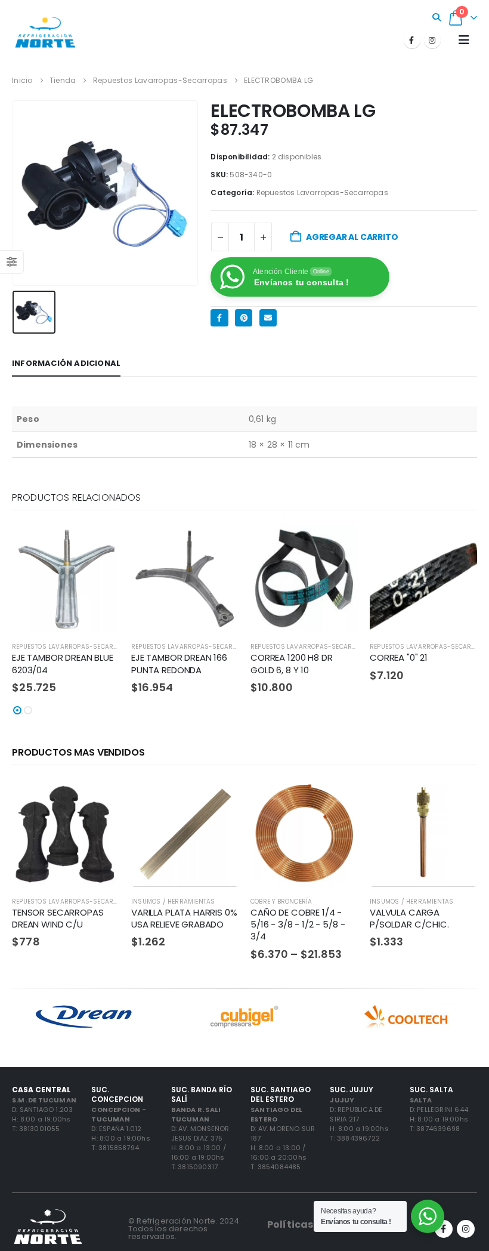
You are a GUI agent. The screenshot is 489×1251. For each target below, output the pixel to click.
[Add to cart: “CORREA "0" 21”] (457, 544)
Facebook (219, 317)
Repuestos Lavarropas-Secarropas (322, 192)
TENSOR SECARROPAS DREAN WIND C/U (57, 918)
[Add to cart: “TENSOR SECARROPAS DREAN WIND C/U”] (99, 799)
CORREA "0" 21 (399, 657)
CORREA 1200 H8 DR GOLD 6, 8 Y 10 (291, 663)
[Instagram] (432, 40)
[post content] (65, 578)
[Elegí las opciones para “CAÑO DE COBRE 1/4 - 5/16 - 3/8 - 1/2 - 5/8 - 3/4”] (338, 799)
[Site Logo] (45, 32)
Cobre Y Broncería (281, 901)
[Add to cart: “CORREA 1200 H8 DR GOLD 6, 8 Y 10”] (338, 544)
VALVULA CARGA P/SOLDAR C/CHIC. (409, 918)
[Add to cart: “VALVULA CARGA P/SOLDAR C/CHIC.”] (457, 799)
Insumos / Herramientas (173, 901)
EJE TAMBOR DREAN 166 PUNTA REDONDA (179, 663)
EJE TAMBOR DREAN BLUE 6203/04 (62, 663)
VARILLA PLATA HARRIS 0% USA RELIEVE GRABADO (184, 918)
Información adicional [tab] (66, 363)
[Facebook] (412, 40)
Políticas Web (302, 1224)
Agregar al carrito (352, 237)
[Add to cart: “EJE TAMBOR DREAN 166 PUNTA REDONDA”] (219, 544)
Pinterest (243, 317)
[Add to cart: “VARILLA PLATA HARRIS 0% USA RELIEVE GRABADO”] (219, 799)
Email (268, 317)
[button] (436, 17)
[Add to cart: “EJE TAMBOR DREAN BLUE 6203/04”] (99, 544)
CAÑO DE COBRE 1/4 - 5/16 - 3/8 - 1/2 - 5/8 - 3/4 (297, 924)
